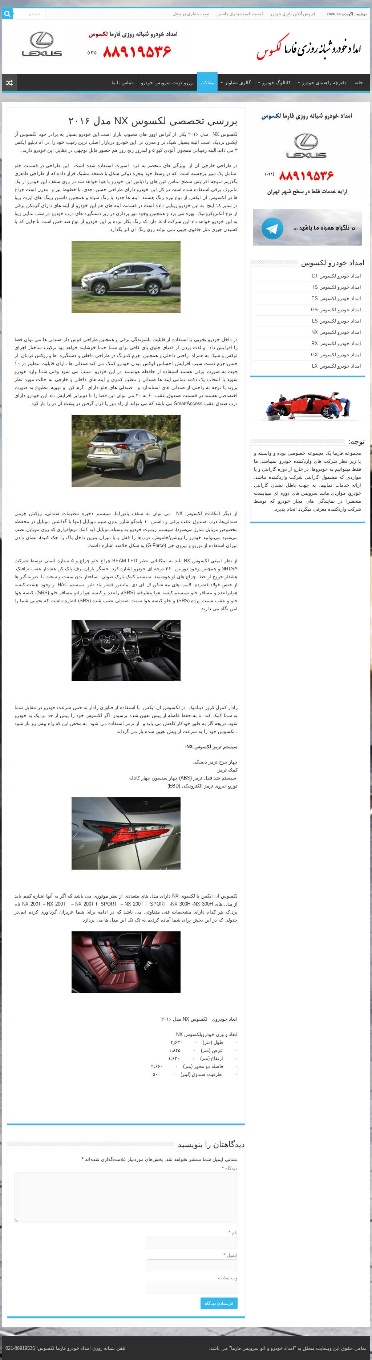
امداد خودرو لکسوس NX (336, 332)
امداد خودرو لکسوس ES (336, 298)
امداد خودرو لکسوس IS (337, 287)
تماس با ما (122, 82)
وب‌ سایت (228, 1277)
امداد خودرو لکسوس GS (336, 309)
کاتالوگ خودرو (276, 82)
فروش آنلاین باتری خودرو (292, 13)
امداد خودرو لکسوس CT (336, 276)
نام (233, 1232)
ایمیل (230, 1255)
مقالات (207, 82)
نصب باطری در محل (191, 13)
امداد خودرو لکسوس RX (336, 343)
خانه (359, 82)
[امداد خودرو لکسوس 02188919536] (306, 45)
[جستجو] (7, 13)
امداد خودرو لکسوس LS (336, 321)
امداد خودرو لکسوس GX (336, 354)
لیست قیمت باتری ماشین (240, 13)
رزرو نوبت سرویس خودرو (167, 82)
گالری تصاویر (238, 82)
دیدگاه (230, 1168)
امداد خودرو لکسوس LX (336, 366)
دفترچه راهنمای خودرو (324, 82)
